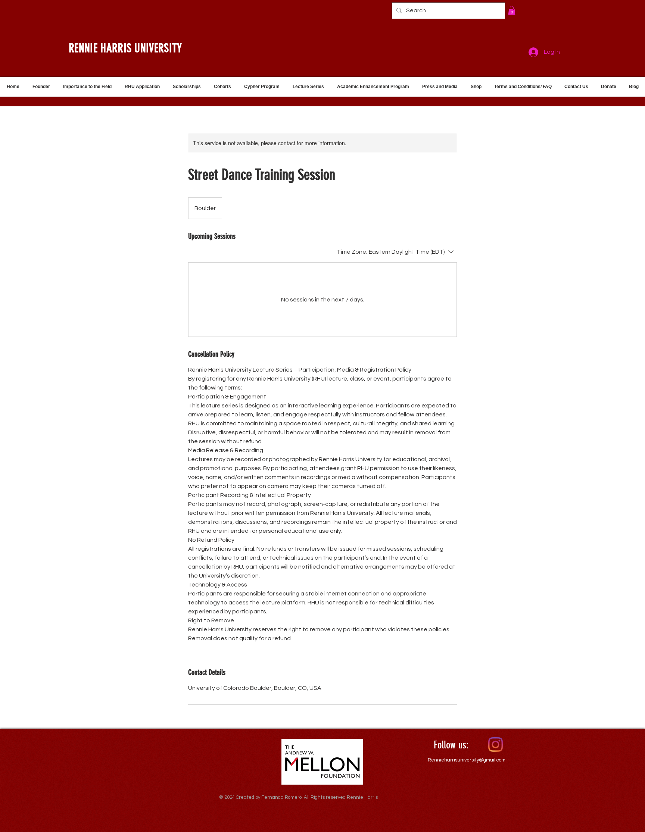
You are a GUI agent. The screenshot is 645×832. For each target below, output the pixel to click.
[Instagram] (495, 744)
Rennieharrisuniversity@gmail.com (466, 760)
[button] (511, 10)
